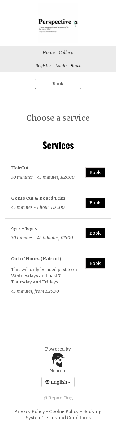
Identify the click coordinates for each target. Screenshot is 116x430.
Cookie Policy (64, 411)
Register (43, 65)
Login (61, 65)
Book (76, 65)
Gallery (66, 52)
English (59, 382)
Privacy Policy (30, 411)
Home (49, 52)
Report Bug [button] (60, 398)
